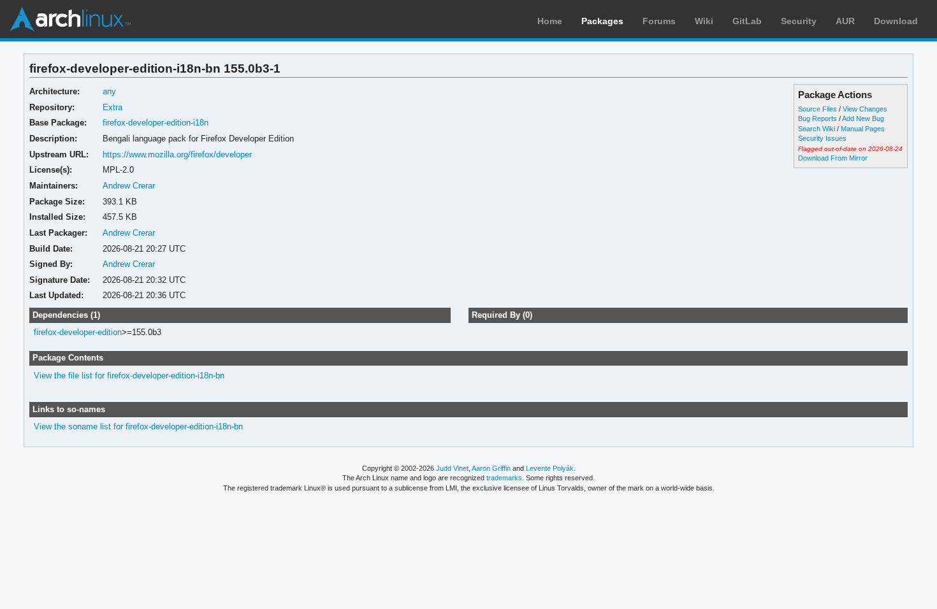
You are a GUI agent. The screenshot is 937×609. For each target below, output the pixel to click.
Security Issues (822, 138)
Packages (602, 21)
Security (799, 21)
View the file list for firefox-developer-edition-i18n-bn (129, 375)
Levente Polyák (550, 468)
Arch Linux (70, 19)
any (109, 91)
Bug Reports (817, 118)
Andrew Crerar (129, 185)
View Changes (865, 109)
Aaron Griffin (491, 468)
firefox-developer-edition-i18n (155, 122)
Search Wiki (816, 129)
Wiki (704, 21)
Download (896, 21)
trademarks (504, 478)
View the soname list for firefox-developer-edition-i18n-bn (138, 426)
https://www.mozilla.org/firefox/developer (177, 154)
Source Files (817, 109)
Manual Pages (863, 129)
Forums (659, 21)
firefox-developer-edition (78, 332)
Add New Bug (863, 118)
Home (549, 21)
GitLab (747, 21)
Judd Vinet (452, 468)
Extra (112, 107)
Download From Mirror (833, 158)
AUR (845, 21)
